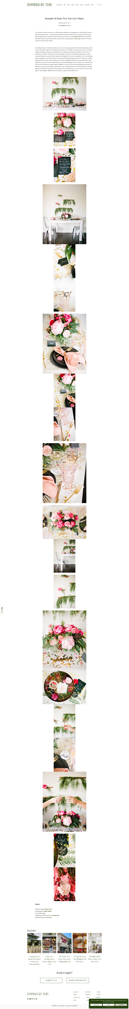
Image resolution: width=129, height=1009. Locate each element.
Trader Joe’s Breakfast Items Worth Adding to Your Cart (49, 960)
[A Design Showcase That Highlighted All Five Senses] (80, 943)
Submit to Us (51, 980)
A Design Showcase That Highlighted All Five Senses (79, 959)
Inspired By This (39, 4)
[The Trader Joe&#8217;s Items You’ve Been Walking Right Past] (64, 943)
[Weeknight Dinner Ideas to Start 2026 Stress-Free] (95, 943)
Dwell (87, 997)
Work (87, 1000)
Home (74, 1000)
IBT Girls (67, 23)
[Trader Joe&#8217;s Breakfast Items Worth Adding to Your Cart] (49, 943)
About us (75, 992)
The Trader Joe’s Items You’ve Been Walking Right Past (64, 959)
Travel (98, 992)
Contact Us (76, 997)
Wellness (98, 997)
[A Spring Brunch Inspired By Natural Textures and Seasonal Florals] (34, 943)
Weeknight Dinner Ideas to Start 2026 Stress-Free (94, 959)
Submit (75, 994)
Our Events (88, 992)
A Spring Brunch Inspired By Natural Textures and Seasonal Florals (34, 960)
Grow (98, 994)
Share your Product (78, 980)
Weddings (87, 994)
